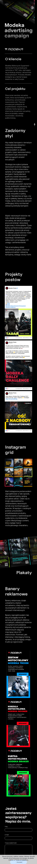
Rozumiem (19, 862)
